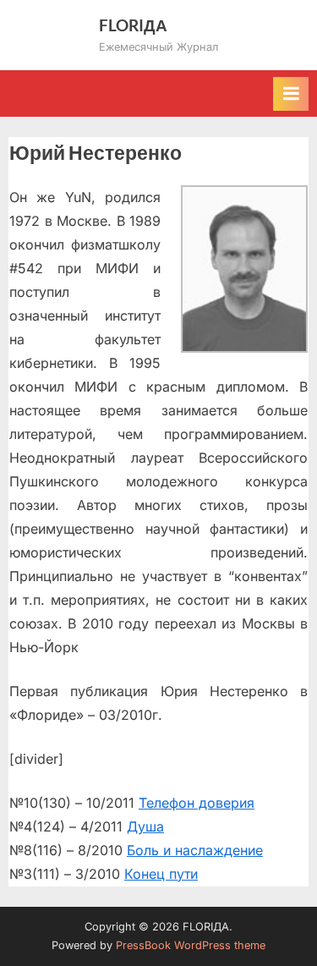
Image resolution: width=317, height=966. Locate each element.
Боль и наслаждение (195, 850)
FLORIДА (133, 25)
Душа (145, 826)
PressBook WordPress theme (190, 945)
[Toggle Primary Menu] (291, 94)
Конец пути (161, 873)
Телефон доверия (196, 802)
